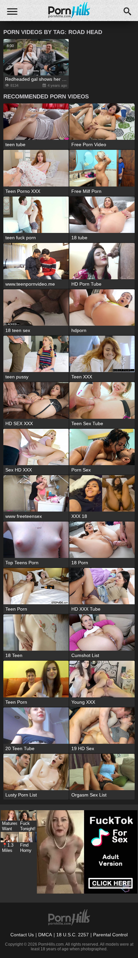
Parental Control (110, 934)
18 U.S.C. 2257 (72, 934)
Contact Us (22, 934)
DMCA (45, 934)
